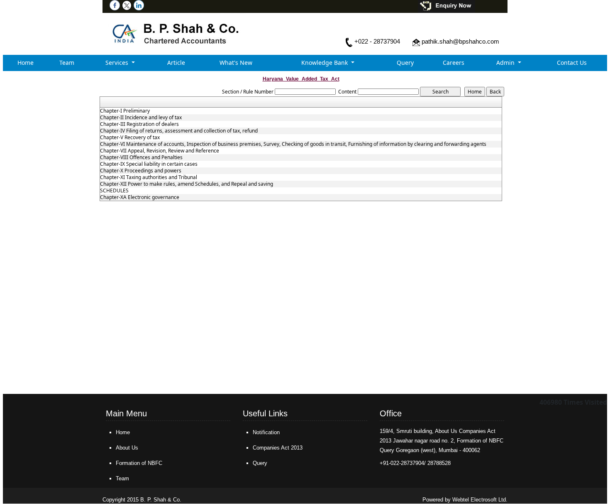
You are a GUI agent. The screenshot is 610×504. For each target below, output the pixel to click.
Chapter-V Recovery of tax (130, 137)
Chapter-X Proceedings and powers (140, 170)
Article (176, 62)
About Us (127, 448)
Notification (266, 432)
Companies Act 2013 (278, 448)
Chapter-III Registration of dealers (139, 124)
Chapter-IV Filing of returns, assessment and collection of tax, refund (179, 131)
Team (66, 62)
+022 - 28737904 (377, 41)
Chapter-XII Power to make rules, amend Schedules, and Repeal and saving (186, 184)
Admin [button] (506, 62)
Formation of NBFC (139, 463)
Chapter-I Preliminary (125, 111)
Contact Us (572, 62)
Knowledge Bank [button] (325, 62)
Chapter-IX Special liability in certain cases (149, 164)
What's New (236, 62)
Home (25, 62)
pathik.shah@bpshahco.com (460, 41)
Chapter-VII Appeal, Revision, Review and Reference (159, 151)
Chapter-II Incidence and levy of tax (141, 117)
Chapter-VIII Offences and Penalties (141, 157)
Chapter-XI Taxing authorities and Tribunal (148, 177)
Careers (453, 62)
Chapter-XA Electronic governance (139, 197)
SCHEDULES (114, 190)
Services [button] (117, 62)
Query (405, 62)
